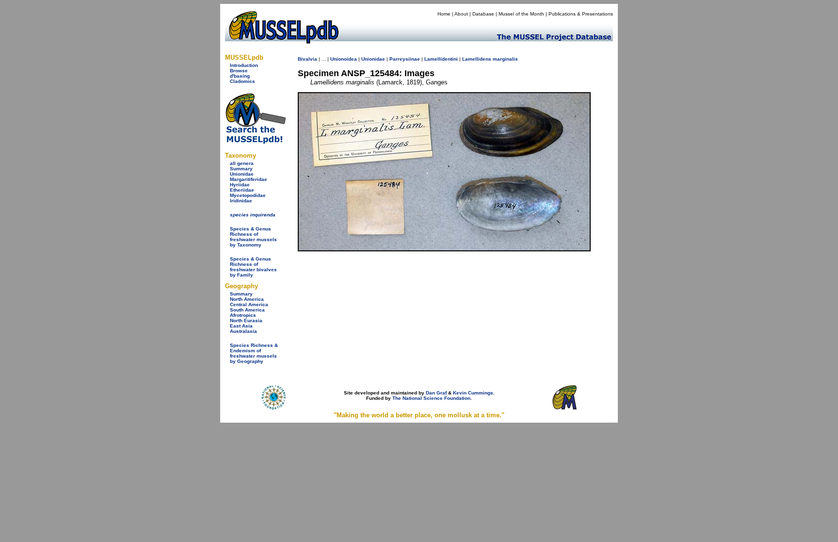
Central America (249, 304)
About (461, 13)
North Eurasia (246, 320)
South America (247, 309)
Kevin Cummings (473, 392)
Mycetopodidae (248, 195)
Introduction (244, 65)
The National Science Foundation (431, 398)
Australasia (243, 331)
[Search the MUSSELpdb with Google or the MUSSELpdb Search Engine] (255, 142)
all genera (242, 163)
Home (444, 13)
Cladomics (242, 81)
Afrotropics (243, 315)
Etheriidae (242, 190)
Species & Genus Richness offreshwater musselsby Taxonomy (253, 236)
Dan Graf (436, 392)
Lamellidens (476, 59)
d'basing (240, 76)
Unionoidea (343, 59)
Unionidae (242, 174)
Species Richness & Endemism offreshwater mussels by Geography (254, 353)
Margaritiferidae (248, 179)
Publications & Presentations (580, 13)
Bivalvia (307, 59)
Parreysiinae (404, 59)
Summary (241, 168)
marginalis (505, 59)
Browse (239, 70)
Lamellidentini (441, 59)
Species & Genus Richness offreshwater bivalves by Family (253, 267)
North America (247, 299)
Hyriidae (240, 184)
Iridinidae (241, 200)
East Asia (241, 325)
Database (483, 13)
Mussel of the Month (521, 13)
